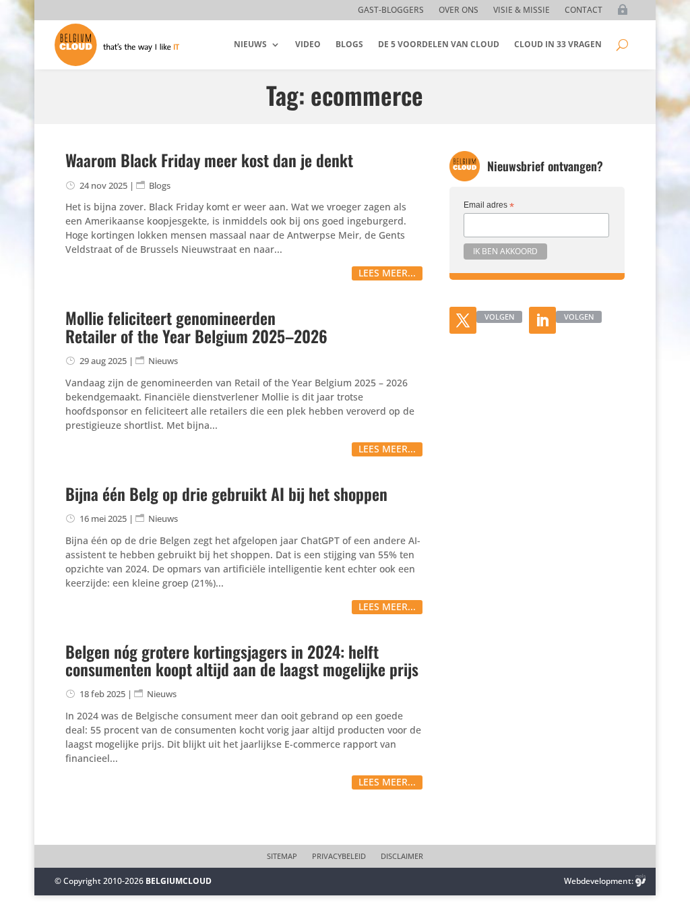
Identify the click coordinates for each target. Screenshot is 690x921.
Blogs (349, 44)
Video (308, 44)
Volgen (499, 316)
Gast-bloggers (391, 10)
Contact (583, 10)
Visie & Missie (521, 10)
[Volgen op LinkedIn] (542, 320)
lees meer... (387, 272)
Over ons (458, 10)
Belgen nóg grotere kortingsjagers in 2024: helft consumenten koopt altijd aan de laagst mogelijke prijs (241, 660)
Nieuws (250, 44)
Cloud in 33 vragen (558, 44)
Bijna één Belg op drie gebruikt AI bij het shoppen (226, 493)
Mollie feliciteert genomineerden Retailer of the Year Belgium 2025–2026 (196, 326)
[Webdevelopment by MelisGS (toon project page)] (640, 881)
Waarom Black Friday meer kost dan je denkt (209, 160)
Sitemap (282, 856)
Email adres (489, 205)
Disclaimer (402, 856)
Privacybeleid (339, 856)
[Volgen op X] (462, 320)
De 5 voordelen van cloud (438, 44)
